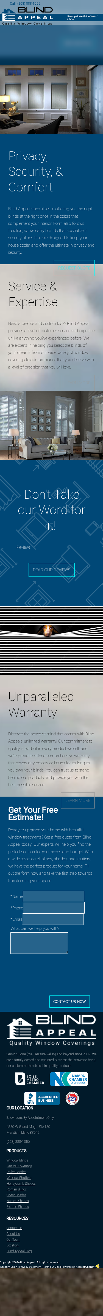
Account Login (8, 1266)
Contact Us (14, 1228)
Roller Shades (16, 1172)
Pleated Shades (18, 1207)
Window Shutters (19, 1178)
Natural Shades (18, 1201)
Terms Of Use (51, 1266)
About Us (13, 1234)
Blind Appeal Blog (19, 1251)
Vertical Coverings (19, 1166)
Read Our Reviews (51, 569)
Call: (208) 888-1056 (25, 4)
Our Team (13, 1240)
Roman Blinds (17, 1189)
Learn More (77, 382)
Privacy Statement (30, 1266)
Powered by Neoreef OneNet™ (79, 1266)
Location (13, 1245)
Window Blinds (17, 1160)
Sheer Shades (16, 1195)
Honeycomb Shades (21, 1184)
